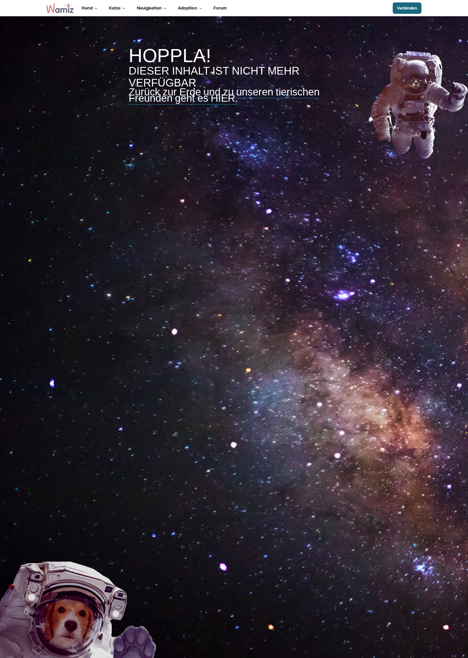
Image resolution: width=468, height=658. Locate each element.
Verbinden (407, 8)
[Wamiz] (60, 8)
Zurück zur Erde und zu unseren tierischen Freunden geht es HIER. (224, 95)
